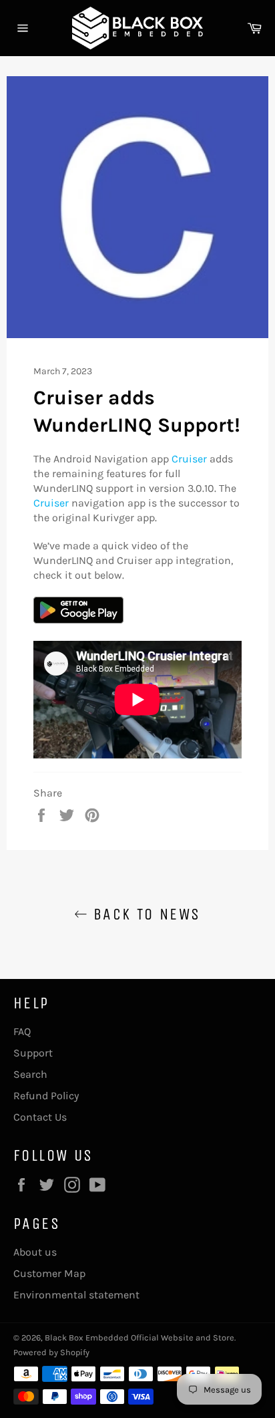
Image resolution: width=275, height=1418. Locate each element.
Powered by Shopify (51, 1352)
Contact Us (40, 1117)
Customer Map (49, 1273)
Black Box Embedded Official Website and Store (139, 1337)
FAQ (22, 1031)
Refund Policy (46, 1095)
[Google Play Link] (78, 619)
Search (30, 1074)
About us (35, 1252)
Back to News (143, 914)
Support (33, 1052)
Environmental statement (76, 1294)
